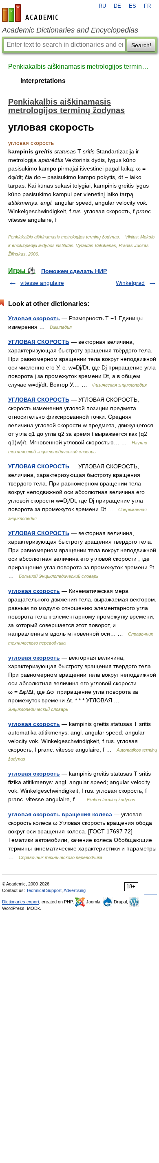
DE (117, 6)
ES (132, 6)
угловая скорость (34, 591)
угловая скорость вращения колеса (60, 814)
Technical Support (44, 890)
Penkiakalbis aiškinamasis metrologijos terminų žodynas (79, 66)
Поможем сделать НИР (74, 271)
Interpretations (43, 80)
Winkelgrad (130, 283)
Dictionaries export (20, 901)
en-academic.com (31, 13)
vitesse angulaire (42, 283)
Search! (141, 45)
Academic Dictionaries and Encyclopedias (70, 30)
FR (147, 6)
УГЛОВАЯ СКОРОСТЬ (38, 342)
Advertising (75, 890)
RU (102, 6)
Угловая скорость (34, 318)
